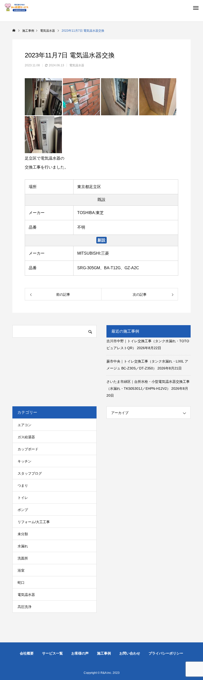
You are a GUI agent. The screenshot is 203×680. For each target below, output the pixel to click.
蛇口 (21, 582)
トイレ (23, 498)
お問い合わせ (129, 653)
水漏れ (23, 546)
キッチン (24, 461)
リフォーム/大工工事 (34, 522)
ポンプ (23, 510)
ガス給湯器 (26, 437)
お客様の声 (80, 653)
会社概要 (27, 653)
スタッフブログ (30, 473)
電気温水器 (76, 65)
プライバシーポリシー (166, 653)
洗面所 (23, 558)
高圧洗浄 (24, 607)
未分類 (23, 534)
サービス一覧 (52, 653)
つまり (23, 485)
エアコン (24, 425)
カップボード (28, 449)
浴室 (21, 570)
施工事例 (104, 653)
